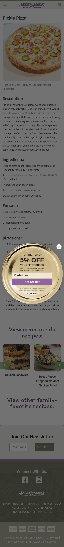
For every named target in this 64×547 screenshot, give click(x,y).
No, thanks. (32, 293)
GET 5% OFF (32, 282)
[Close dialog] (59, 246)
